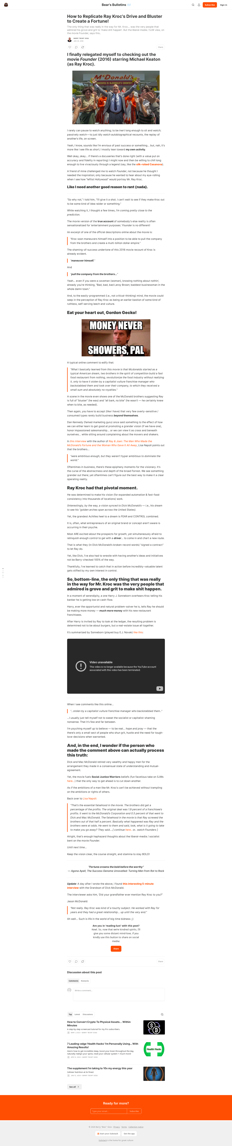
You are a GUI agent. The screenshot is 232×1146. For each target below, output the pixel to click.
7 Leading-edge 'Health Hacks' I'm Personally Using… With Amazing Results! (102, 1045)
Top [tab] (70, 1014)
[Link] (63, 59)
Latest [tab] (77, 1014)
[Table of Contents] (3, 573)
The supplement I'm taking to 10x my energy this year (100, 1068)
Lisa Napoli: (90, 798)
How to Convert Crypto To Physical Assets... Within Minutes (99, 1023)
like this (138, 632)
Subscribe (210, 4)
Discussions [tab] (88, 1014)
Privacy (116, 1127)
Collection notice (135, 1127)
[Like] (70, 47)
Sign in (223, 4)
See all (72, 1086)
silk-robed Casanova (149, 164)
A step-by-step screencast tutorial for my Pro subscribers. (93, 1029)
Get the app (129, 1133)
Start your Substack (109, 1133)
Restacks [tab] (85, 981)
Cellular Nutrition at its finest (80, 1072)
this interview (78, 441)
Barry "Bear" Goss (81, 38)
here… (71, 781)
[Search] (193, 5)
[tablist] (78, 981)
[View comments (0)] (76, 47)
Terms (124, 1127)
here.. (128, 829)
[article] (116, 1029)
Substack (103, 1140)
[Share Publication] (199, 5)
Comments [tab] (73, 981)
